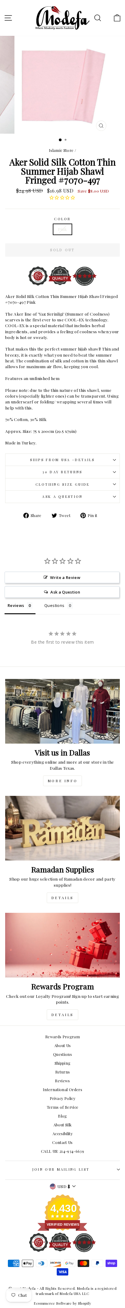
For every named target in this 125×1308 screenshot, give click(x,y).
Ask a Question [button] (65, 592)
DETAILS (62, 897)
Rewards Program (62, 1036)
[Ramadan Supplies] (62, 828)
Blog (62, 1115)
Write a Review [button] (65, 577)
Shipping (63, 1063)
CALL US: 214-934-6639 (62, 1151)
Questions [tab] (54, 605)
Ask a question (62, 496)
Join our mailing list (61, 1169)
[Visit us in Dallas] (62, 711)
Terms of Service (63, 1107)
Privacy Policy (62, 1098)
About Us (62, 1045)
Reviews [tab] (16, 605)
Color (62, 219)
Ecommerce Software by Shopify (62, 1303)
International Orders (62, 1089)
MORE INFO (62, 780)
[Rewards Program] (62, 945)
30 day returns (62, 472)
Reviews (62, 1080)
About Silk (62, 1124)
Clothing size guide (62, 484)
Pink (62, 229)
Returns (62, 1071)
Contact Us (62, 1142)
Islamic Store (61, 150)
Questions (62, 1054)
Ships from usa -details (62, 459)
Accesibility (62, 1133)
